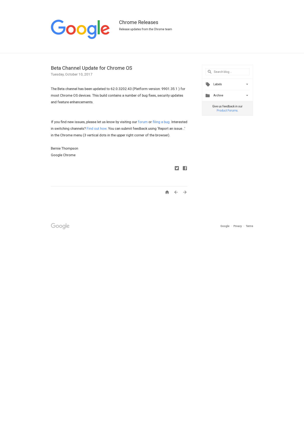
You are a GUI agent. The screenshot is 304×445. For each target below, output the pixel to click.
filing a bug (161, 122)
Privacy (237, 226)
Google (225, 226)
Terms (249, 226)
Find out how (97, 128)
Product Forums (227, 110)
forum (143, 122)
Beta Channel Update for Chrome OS (91, 68)
